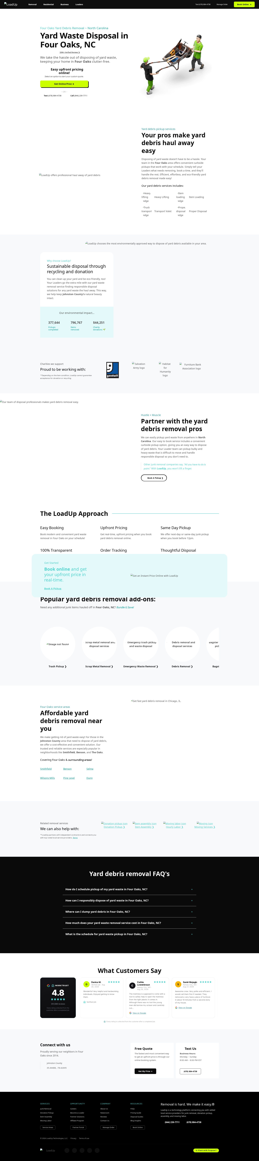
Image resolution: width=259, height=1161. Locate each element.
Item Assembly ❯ (144, 826)
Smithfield (46, 768)
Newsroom (104, 1113)
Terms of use (84, 1138)
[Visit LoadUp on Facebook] (66, 1150)
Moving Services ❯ (204, 826)
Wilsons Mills (47, 778)
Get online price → (64, 83)
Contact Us (104, 1120)
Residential (48, 4)
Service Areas (47, 1127)
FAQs (132, 1108)
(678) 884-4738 (190, 1071)
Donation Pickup (47, 1113)
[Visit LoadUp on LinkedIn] (97, 1150)
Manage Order (222, 4)
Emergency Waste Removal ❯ (140, 666)
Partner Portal (78, 1127)
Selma (89, 768)
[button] (129, 889)
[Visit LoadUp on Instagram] (74, 1150)
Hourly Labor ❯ (174, 826)
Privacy (73, 1138)
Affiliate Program (77, 1120)
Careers (73, 1108)
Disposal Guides (136, 1116)
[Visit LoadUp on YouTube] (89, 1150)
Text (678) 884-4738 (202, 4)
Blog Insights (135, 1120)
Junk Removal (45, 1108)
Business (65, 4)
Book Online (244, 4)
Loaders (79, 4)
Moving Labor (46, 1120)
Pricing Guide (135, 1113)
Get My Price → (145, 1071)
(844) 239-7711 (172, 1122)
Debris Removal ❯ (182, 666)
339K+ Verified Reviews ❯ (70, 52)
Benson (67, 768)
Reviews (103, 1116)
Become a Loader (77, 1113)
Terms (75, 838)
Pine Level (69, 778)
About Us (104, 1108)
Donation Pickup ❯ (114, 826)
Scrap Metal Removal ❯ (99, 666)
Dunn (89, 778)
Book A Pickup (53, 588)
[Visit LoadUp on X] (82, 1150)
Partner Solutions (77, 1116)
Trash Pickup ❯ (58, 666)
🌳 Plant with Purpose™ (206, 1150)
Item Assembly (46, 1116)
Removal (32, 4)
